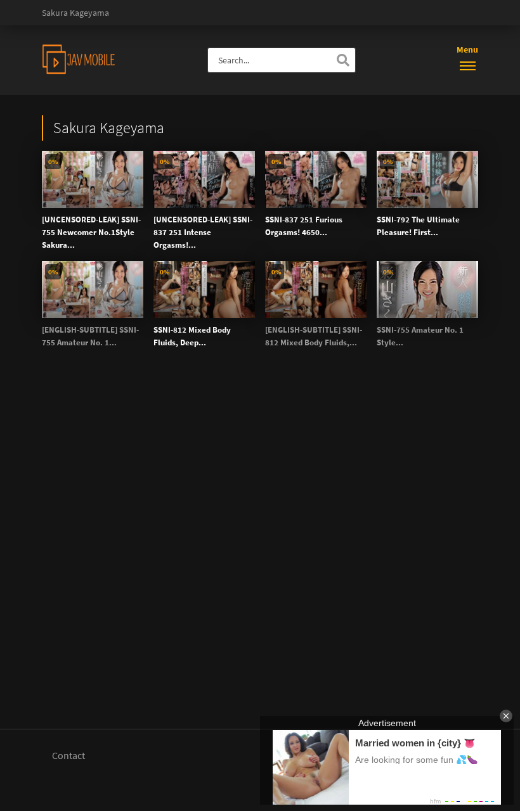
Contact (68, 755)
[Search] (343, 60)
